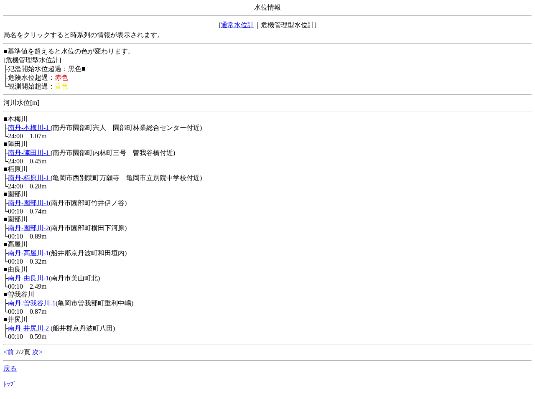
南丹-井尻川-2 (29, 328)
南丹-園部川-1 (28, 202)
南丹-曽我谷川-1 (32, 303)
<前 (8, 352)
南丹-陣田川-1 (29, 152)
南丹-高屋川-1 (28, 253)
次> (37, 352)
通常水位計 (237, 24)
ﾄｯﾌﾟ (10, 384)
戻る (10, 368)
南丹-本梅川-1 (29, 127)
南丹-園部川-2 (28, 227)
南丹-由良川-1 (28, 278)
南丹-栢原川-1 (29, 177)
